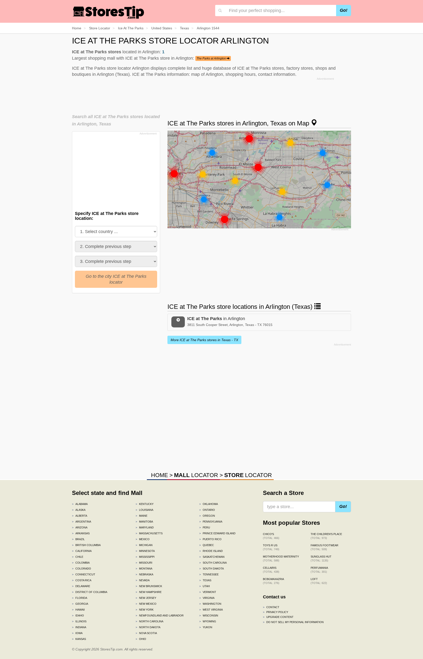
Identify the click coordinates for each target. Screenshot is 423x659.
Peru (204, 527)
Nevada (143, 580)
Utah (204, 586)
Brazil (78, 539)
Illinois (79, 621)
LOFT (319, 581)
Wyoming (207, 621)
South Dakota (211, 568)
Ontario (207, 509)
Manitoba (144, 521)
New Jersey (146, 597)
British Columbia (86, 545)
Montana (144, 568)
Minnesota (145, 550)
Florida (79, 597)
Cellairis (271, 569)
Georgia (80, 603)
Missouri (144, 562)
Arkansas (81, 533)
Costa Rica (81, 580)
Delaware (81, 586)
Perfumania (319, 569)
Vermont (207, 592)
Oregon (207, 515)
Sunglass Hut (321, 558)
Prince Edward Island (217, 533)
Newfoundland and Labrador (160, 615)
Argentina (81, 521)
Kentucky (144, 504)
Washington (210, 603)
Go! (343, 10)
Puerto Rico (210, 539)
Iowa (77, 633)
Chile (77, 556)
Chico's (271, 536)
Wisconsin (208, 615)
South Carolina (213, 562)
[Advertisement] (211, 94)
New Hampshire (149, 592)
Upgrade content (278, 616)
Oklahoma (208, 504)
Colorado (81, 568)
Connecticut (83, 574)
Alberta (79, 515)
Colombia (81, 562)
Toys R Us (271, 547)
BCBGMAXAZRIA (273, 581)
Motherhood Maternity (281, 558)
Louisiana (144, 509)
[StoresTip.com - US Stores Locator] (108, 12)
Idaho (78, 615)
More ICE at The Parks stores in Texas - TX (204, 340)
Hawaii (78, 609)
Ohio (141, 638)
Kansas (79, 638)
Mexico (143, 539)
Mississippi (145, 556)
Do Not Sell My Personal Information (293, 622)
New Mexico (146, 603)
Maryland (145, 527)
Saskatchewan (211, 556)
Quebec (206, 545)
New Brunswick (149, 586)
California (82, 550)
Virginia (206, 597)
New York (144, 609)
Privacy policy (275, 612)
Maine (141, 515)
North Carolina (149, 621)
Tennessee (209, 574)
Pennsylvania (210, 521)
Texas (205, 580)
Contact (271, 607)
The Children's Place (326, 536)
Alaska (78, 509)
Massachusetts (149, 533)
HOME (159, 475)
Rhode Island (211, 550)
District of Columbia (89, 592)
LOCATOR (196, 475)
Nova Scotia (146, 633)
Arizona (79, 527)
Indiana (79, 627)
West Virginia (211, 609)
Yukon (205, 627)
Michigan (144, 545)
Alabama (80, 504)
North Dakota (148, 627)
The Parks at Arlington (212, 58)
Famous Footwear (324, 547)
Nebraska (144, 574)
